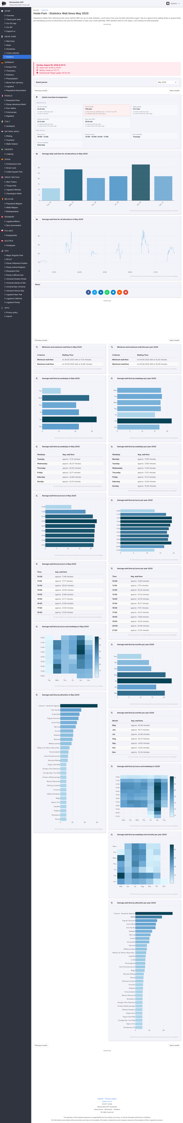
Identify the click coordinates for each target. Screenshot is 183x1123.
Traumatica (10, 71)
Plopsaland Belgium (14, 204)
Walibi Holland (12, 144)
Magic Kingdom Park (14, 255)
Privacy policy (12, 312)
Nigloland (10, 116)
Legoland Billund (13, 221)
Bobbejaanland (12, 211)
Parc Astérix (11, 108)
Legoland (10, 86)
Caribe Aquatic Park (14, 172)
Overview (10, 15)
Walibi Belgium (12, 207)
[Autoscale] (168, 161)
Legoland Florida (13, 302)
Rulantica (10, 75)
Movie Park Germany (14, 82)
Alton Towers (11, 182)
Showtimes (10, 49)
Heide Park (44, 10)
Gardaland (10, 126)
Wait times (10, 41)
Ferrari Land (11, 168)
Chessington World (13, 193)
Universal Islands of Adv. (16, 283)
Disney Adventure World (16, 104)
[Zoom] (152, 161)
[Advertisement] (107, 42)
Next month (174, 90)
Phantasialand (12, 78)
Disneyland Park (12, 271)
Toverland (10, 140)
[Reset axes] (171, 161)
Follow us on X (107, 1101)
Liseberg (9, 154)
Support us (10, 31)
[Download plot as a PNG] (148, 161)
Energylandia (11, 235)
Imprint (9, 316)
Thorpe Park (11, 186)
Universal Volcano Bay (15, 291)
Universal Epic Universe (15, 287)
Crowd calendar (12, 53)
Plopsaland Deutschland (16, 90)
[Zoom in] (161, 161)
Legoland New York (14, 294)
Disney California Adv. (15, 275)
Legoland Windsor (13, 190)
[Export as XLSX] (176, 161)
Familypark (10, 245)
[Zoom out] (164, 161)
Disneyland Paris (13, 100)
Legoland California (14, 298)
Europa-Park (11, 67)
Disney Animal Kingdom (15, 267)
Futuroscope (11, 112)
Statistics (10, 57)
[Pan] (156, 161)
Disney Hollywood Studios (16, 263)
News (8, 45)
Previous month (41, 90)
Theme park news (13, 19)
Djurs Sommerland (13, 225)
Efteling (9, 136)
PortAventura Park (13, 164)
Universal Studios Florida (16, 279)
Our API (9, 27)
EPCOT (9, 259)
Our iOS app (11, 23)
